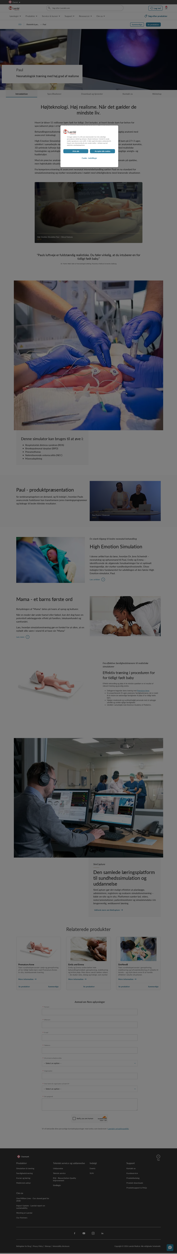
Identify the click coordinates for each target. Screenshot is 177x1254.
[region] (89, 146)
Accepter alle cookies (102, 151)
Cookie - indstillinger (89, 158)
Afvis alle (75, 151)
